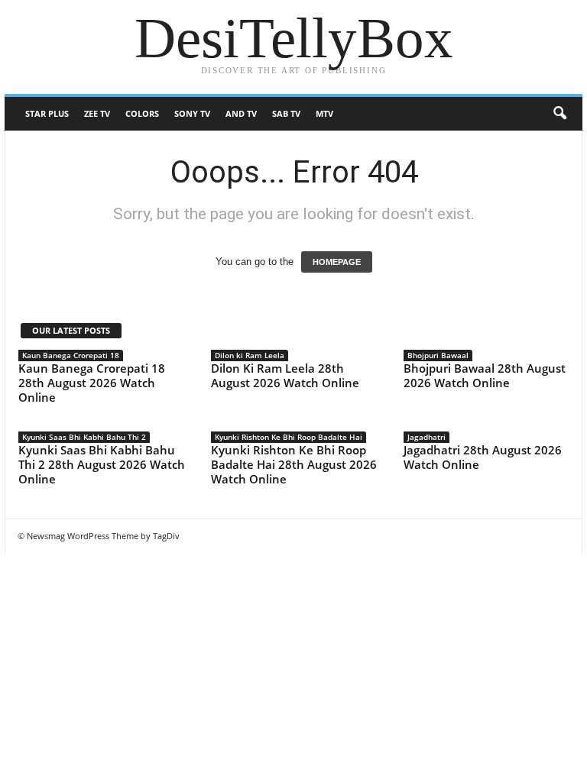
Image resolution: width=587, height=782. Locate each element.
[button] (559, 114)
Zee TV (97, 113)
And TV (241, 113)
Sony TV (192, 113)
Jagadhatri (426, 436)
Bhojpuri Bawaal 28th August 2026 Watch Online (485, 375)
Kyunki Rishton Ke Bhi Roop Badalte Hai (288, 436)
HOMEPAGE (337, 262)
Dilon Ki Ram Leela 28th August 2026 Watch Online (285, 375)
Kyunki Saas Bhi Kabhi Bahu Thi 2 (84, 436)
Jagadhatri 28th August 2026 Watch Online (483, 457)
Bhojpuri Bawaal (438, 355)
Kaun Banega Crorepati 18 (70, 355)
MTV (324, 113)
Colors (142, 113)
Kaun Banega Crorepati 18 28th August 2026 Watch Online (91, 382)
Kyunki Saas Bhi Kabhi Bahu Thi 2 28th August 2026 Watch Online (101, 464)
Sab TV (286, 113)
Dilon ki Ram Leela (249, 355)
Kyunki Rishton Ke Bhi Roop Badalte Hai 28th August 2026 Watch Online (294, 464)
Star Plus (47, 113)
